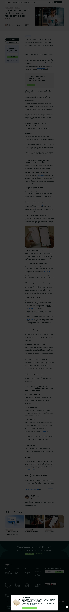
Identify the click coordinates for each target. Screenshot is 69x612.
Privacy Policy (27, 604)
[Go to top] (67, 607)
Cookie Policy (33, 604)
